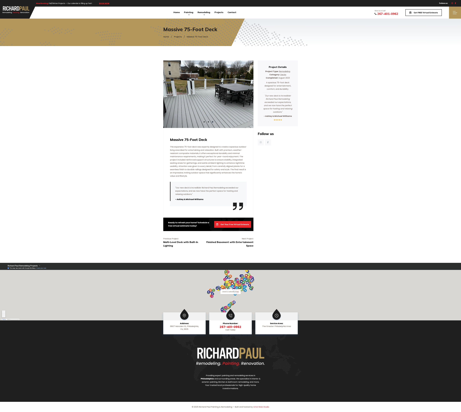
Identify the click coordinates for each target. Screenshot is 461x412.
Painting (188, 12)
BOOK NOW (104, 3)
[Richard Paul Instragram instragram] (452, 3)
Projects (219, 12)
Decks (283, 74)
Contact (232, 12)
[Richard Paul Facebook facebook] (455, 3)
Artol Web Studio (261, 407)
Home (176, 12)
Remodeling (204, 12)
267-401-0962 (387, 14)
